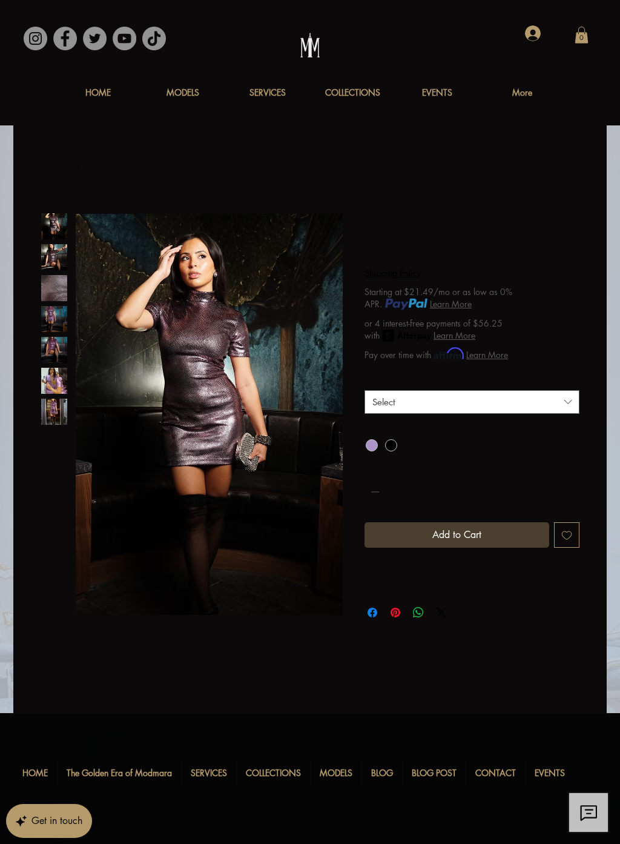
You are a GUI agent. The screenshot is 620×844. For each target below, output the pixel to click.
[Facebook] (65, 38)
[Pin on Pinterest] (395, 612)
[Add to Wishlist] (566, 535)
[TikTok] (154, 38)
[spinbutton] (392, 491)
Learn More (451, 304)
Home (53, 168)
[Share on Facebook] (372, 612)
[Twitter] (95, 38)
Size (376, 379)
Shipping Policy (392, 273)
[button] (582, 35)
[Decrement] (373, 491)
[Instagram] (35, 38)
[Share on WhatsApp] (418, 612)
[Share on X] (441, 612)
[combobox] (471, 402)
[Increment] (410, 491)
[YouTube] (124, 38)
